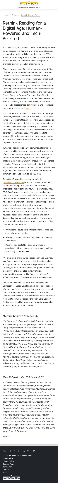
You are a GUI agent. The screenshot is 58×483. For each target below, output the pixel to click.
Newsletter (7, 467)
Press (14, 15)
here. (27, 108)
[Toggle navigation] (54, 5)
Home (5, 15)
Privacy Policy (8, 461)
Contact (6, 469)
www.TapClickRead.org (14, 182)
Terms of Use (8, 458)
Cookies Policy (9, 464)
